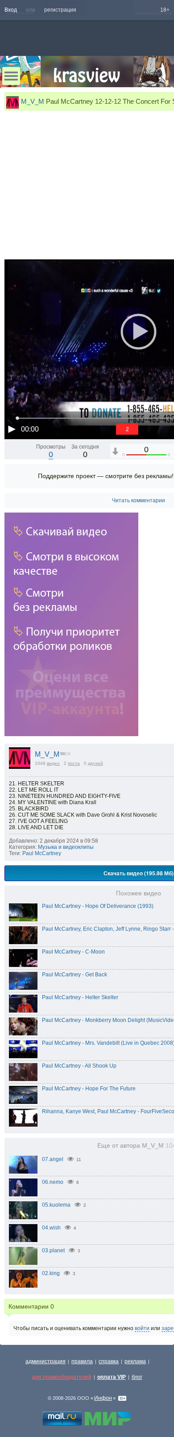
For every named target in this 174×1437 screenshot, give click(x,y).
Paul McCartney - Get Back (74, 974)
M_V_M (32, 101)
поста (74, 763)
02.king (51, 1273)
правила (82, 1361)
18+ (165, 10)
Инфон (103, 1398)
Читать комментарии (138, 500)
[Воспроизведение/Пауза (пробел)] (11, 429)
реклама (135, 1361)
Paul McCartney (41, 853)
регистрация (60, 10)
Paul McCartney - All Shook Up (79, 1066)
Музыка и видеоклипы (66, 847)
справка (109, 1361)
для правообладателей (61, 1377)
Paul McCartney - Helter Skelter (80, 997)
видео (53, 763)
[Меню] (11, 76)
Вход (10, 10)
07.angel (52, 1159)
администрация (45, 1361)
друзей (95, 763)
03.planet (53, 1250)
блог (137, 1377)
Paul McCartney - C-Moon (73, 952)
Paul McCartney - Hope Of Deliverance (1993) (97, 906)
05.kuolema (56, 1205)
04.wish (51, 1228)
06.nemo (52, 1182)
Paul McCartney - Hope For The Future (89, 1088)
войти (142, 1328)
